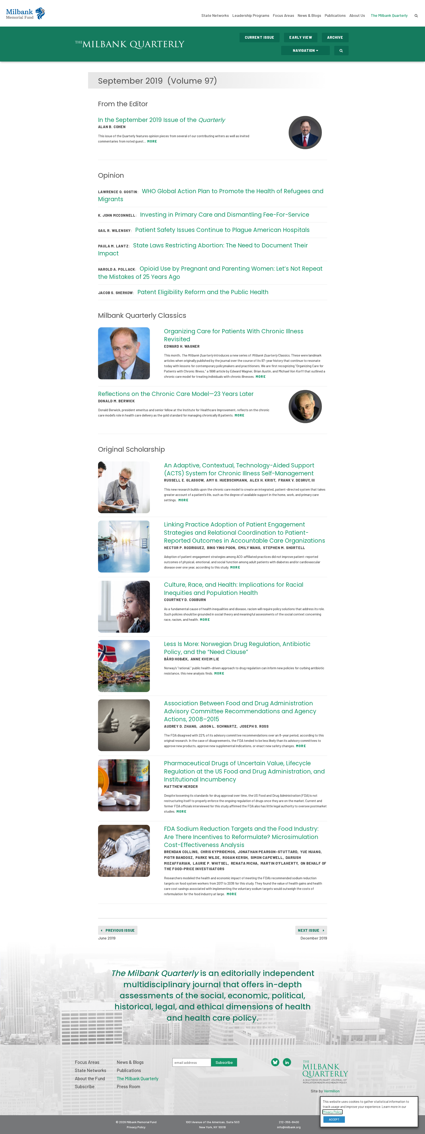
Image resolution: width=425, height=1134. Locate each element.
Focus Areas (283, 15)
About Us (357, 15)
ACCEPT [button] (334, 1119)
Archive (335, 37)
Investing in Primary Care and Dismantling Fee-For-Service (224, 215)
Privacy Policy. (332, 1112)
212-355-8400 (289, 1122)
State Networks (215, 15)
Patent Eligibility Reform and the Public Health (203, 292)
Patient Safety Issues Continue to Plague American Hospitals (222, 230)
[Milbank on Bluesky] (275, 1062)
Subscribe (85, 1086)
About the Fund (90, 1078)
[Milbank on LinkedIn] (287, 1062)
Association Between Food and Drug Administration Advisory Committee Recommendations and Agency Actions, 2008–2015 (240, 711)
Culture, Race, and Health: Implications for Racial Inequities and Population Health (233, 589)
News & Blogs (309, 15)
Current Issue (259, 37)
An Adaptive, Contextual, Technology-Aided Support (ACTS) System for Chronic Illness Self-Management (239, 469)
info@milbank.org (289, 1127)
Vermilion (332, 1090)
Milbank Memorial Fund (25, 13)
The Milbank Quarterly (389, 15)
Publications (335, 15)
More (152, 141)
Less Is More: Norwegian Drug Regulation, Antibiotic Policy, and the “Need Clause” (237, 648)
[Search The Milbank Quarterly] (341, 50)
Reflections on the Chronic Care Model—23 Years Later (176, 394)
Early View (300, 37)
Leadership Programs (250, 15)
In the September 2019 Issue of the (161, 120)
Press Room (128, 1086)
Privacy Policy (136, 1127)
